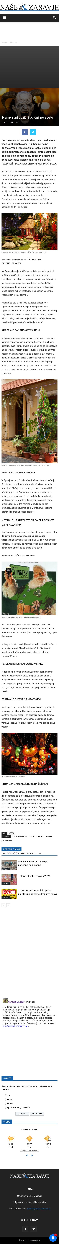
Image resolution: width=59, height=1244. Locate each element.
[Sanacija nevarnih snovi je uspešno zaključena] (9, 865)
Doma (4, 42)
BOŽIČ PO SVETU (20, 837)
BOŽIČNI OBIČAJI (36, 837)
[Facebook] (25, 1229)
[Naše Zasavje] (29, 7)
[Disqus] (29, 953)
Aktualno (13, 42)
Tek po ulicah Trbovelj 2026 (34, 876)
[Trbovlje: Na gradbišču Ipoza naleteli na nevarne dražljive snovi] (9, 894)
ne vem (10, 1103)
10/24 (43, 1145)
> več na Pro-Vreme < (44, 1151)
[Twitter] (34, 1229)
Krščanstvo (7, 840)
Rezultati (37, 1114)
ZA (8, 1095)
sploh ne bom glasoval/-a (18, 1107)
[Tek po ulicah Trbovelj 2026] (9, 879)
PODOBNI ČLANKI (11, 849)
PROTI (9, 1099)
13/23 (25, 1145)
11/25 (6, 1145)
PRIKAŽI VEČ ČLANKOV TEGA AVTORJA (22, 853)
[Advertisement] (29, 67)
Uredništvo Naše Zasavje (29, 1195)
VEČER (11, 833)
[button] (55, 18)
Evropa (49, 837)
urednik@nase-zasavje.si (38, 1208)
